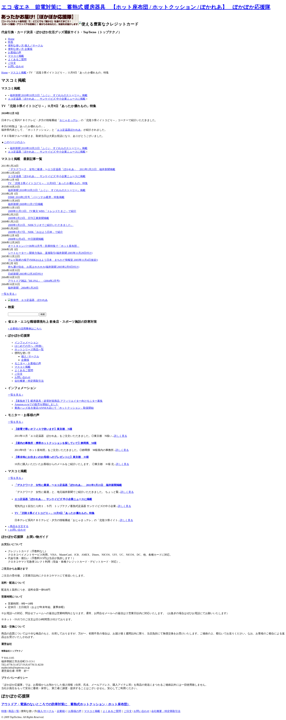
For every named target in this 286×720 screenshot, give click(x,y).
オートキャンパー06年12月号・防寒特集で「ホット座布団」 (43, 246)
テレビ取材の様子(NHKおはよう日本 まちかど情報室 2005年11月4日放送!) (53, 259)
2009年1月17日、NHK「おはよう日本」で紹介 (35, 232)
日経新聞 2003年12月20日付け (25, 273)
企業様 (25, 360)
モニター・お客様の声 (28, 363)
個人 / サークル (30, 356)
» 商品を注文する (18, 526)
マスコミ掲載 (16, 56)
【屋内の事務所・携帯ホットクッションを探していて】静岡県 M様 (55, 443)
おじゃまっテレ (69, 120)
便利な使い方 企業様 (20, 49)
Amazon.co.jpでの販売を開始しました (36, 404)
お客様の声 (14, 52)
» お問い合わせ (17, 529)
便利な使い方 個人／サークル (25, 45)
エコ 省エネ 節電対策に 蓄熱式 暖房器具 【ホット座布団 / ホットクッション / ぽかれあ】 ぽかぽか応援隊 (135, 7)
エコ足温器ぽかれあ (69, 129)
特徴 (4, 711)
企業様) (61, 711)
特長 (10, 42)
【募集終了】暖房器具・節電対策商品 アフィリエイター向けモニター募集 (59, 400)
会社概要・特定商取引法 (29, 380)
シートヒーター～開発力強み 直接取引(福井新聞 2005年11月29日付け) (50, 253)
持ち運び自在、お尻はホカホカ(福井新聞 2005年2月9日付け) (43, 266)
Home (11, 38)
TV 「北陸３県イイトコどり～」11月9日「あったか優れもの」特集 (48, 183)
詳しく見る (120, 435)
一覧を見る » (9, 293)
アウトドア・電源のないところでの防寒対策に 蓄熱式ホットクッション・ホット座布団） (65, 704)
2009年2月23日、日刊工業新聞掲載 (28, 218)
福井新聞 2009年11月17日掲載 (25, 204)
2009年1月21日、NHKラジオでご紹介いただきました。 (40, 225)
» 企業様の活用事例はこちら (25, 328)
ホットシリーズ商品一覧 (29, 349)
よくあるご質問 (17, 59)
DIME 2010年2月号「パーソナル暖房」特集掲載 (36, 197)
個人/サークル (46, 711)
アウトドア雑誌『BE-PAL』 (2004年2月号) (34, 280)
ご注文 (12, 63)
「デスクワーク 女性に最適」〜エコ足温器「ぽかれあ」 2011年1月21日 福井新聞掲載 (61, 169)
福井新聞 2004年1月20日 (23, 287)
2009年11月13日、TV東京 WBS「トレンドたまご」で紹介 (42, 211)
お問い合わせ (16, 66)
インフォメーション (26, 342)
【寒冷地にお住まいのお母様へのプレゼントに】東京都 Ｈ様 (52, 457)
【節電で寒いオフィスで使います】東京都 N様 (43, 429)
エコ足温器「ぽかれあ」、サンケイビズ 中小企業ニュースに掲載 (46, 98)
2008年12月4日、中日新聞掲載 (26, 239)
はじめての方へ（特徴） (29, 346)
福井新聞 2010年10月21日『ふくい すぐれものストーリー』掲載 (48, 95)
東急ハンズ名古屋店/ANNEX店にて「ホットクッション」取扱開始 (54, 407)
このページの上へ (14, 142)
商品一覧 (13, 711)
